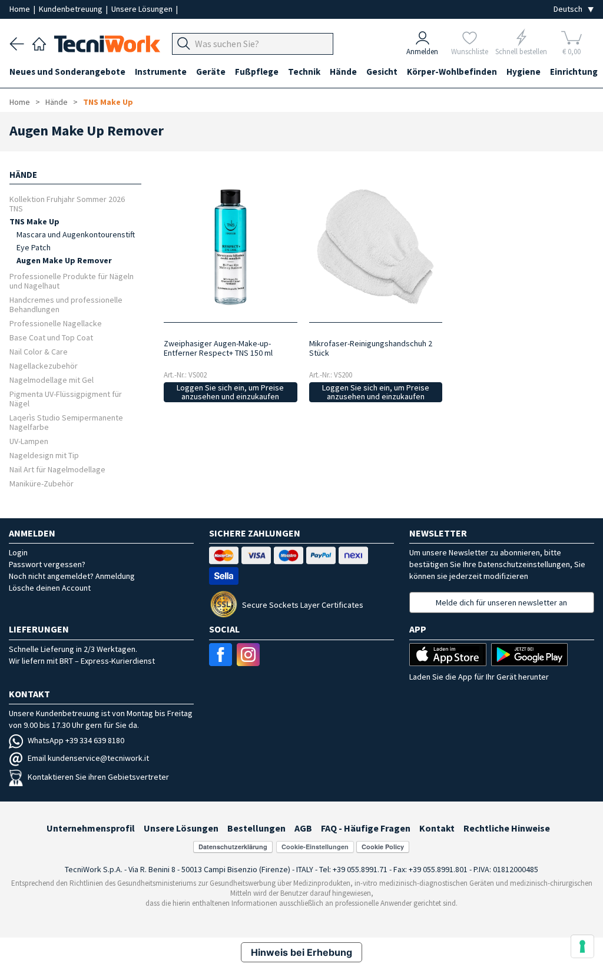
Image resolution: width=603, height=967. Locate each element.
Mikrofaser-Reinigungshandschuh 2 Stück (370, 348)
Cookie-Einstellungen (315, 846)
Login (18, 552)
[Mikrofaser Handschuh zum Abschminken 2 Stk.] (375, 247)
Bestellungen (256, 828)
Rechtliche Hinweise (506, 828)
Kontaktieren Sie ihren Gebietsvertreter (98, 776)
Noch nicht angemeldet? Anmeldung (72, 576)
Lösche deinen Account (50, 587)
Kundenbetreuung (71, 9)
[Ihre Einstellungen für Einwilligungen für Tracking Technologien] (582, 946)
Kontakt (437, 828)
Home (20, 9)
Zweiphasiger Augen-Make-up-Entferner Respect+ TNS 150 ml (218, 348)
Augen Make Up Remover (64, 260)
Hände (56, 102)
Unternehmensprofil (91, 828)
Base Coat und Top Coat (51, 337)
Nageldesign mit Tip (44, 455)
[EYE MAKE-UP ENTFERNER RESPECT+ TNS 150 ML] (230, 247)
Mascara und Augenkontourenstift (75, 234)
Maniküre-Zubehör (41, 483)
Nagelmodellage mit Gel (51, 380)
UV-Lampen (28, 441)
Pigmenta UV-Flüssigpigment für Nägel (65, 398)
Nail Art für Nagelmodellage (57, 469)
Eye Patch (33, 247)
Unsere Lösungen (142, 9)
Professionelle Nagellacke (55, 323)
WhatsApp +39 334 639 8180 (76, 740)
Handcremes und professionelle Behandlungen (65, 304)
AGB (303, 828)
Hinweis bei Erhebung (301, 952)
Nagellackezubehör (43, 365)
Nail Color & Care (38, 351)
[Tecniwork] (39, 42)
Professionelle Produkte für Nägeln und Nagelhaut (71, 280)
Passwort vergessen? (47, 564)
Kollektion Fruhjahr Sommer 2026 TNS (67, 203)
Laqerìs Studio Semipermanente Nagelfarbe (66, 422)
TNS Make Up (108, 102)
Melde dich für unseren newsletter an (501, 602)
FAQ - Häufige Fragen (365, 828)
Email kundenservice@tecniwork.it (88, 758)
